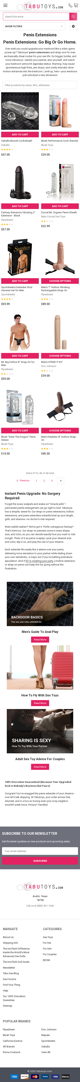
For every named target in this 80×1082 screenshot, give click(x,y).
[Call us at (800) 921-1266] (70, 5)
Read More (40, 639)
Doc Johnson (49, 1029)
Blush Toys (9, 1035)
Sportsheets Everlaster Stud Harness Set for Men (16, 289)
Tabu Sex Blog (11, 973)
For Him (47, 948)
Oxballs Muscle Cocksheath (16, 140)
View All (45, 1052)
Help (5, 990)
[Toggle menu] (5, 5)
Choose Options (60, 281)
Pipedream (9, 1029)
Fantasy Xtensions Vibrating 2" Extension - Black (18, 214)
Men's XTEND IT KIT (52, 362)
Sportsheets (48, 1040)
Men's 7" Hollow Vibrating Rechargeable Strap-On (55, 289)
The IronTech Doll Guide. (16, 961)
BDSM (46, 960)
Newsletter (9, 967)
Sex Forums (9, 979)
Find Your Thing (11, 984)
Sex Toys (48, 937)
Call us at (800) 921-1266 (40, 905)
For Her (47, 942)
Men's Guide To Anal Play (40, 632)
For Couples (50, 954)
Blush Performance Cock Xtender (59, 140)
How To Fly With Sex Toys (40, 695)
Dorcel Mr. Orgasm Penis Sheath (59, 212)
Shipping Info (10, 942)
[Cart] (76, 6)
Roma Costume (11, 1052)
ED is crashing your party (39, 560)
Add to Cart (20, 134)
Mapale (45, 1035)
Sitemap (7, 1005)
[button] (73, 26)
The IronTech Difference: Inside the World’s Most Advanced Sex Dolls (16, 952)
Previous (24, 480)
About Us (8, 937)
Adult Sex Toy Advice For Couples (40, 759)
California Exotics (12, 1040)
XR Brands (9, 1046)
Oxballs (45, 1046)
